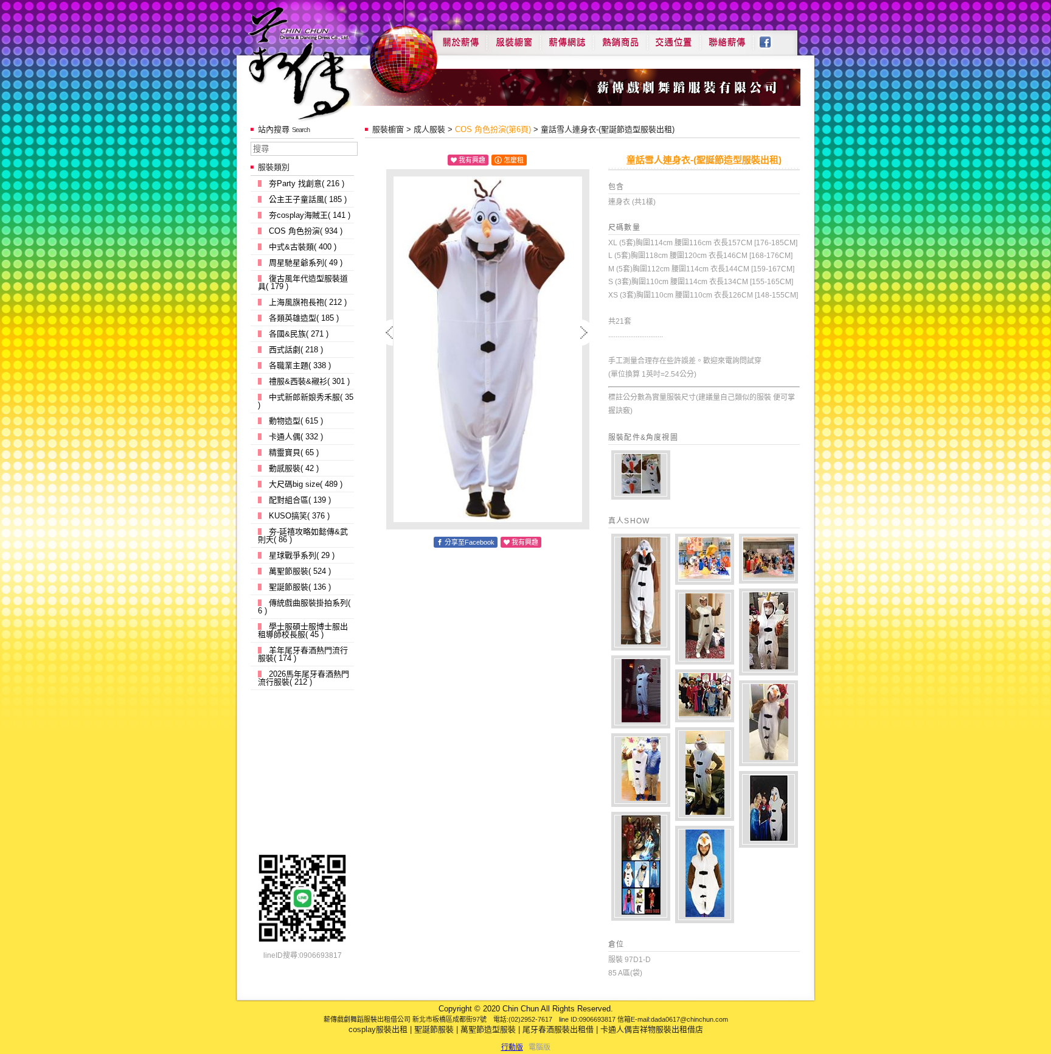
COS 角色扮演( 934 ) (305, 231)
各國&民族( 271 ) (298, 334)
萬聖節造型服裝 (488, 1029)
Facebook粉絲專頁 (771, 37)
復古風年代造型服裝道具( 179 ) (303, 282)
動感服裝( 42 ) (294, 468)
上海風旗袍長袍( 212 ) (308, 302)
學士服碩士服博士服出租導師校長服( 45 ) (303, 630)
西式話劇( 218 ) (296, 350)
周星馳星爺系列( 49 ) (305, 263)
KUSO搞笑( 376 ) (299, 516)
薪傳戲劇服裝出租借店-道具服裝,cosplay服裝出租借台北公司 (322, 63)
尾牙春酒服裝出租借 (558, 1029)
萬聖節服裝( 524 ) (300, 571)
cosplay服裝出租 (378, 1029)
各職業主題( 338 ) (300, 365)
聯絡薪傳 (727, 37)
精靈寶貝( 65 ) (294, 452)
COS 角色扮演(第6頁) (493, 129)
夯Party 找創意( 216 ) (306, 183)
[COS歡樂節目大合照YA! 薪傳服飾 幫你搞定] (640, 866)
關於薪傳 (459, 37)
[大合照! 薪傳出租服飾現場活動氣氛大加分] (704, 695)
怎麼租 (514, 160)
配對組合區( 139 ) (300, 500)
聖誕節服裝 (434, 1029)
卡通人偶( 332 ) (296, 437)
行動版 (512, 1047)
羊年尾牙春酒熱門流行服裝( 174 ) (303, 654)
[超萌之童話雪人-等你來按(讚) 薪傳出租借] (704, 874)
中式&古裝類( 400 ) (302, 247)
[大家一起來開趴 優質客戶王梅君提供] (704, 627)
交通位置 (674, 37)
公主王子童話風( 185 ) (308, 199)
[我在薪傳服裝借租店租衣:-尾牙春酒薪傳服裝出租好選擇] (704, 559)
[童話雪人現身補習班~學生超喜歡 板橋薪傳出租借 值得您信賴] (640, 770)
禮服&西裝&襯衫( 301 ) (309, 381)
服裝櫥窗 (513, 37)
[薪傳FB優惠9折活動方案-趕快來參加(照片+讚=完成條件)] (768, 723)
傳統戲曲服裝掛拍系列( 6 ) (304, 607)
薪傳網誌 (567, 37)
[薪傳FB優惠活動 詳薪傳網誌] (640, 691)
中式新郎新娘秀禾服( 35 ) (305, 401)
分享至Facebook (469, 542)
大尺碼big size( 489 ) (305, 484)
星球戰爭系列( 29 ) (302, 555)
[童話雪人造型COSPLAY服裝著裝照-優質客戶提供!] (768, 809)
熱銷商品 (620, 37)
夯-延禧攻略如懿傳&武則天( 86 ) (303, 535)
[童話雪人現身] (768, 632)
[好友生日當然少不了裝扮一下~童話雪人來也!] (704, 774)
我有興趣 (472, 160)
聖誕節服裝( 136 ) (300, 587)
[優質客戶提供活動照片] (640, 592)
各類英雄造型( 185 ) (304, 318)
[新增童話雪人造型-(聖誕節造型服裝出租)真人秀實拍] (640, 475)
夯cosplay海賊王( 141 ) (309, 215)
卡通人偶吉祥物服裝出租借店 (651, 1029)
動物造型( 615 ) (296, 421)
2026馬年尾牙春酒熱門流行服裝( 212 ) (303, 678)
